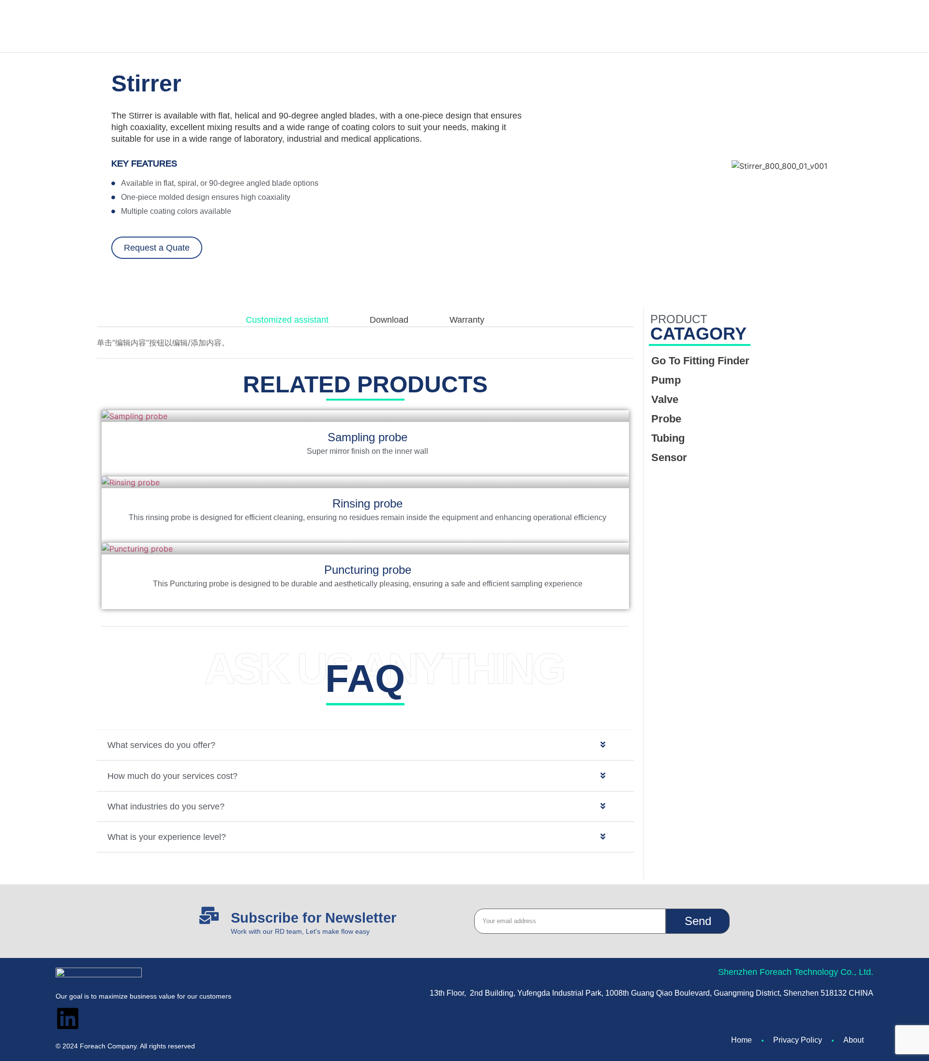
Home (741, 1040)
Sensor (669, 457)
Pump (666, 380)
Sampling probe (367, 437)
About (853, 1040)
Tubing (668, 438)
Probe (666, 419)
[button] (365, 745)
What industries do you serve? (166, 806)
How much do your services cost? (172, 776)
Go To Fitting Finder (700, 361)
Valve (664, 399)
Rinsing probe (367, 503)
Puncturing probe (367, 569)
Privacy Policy (797, 1040)
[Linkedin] (68, 1018)
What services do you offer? (161, 745)
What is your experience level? (166, 837)
